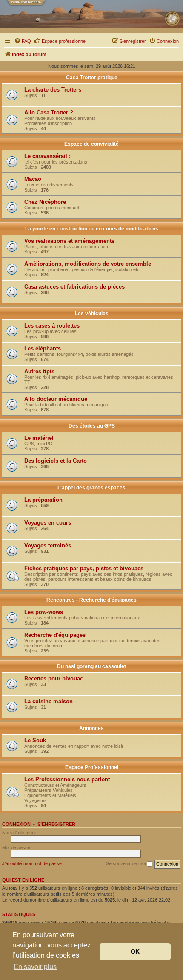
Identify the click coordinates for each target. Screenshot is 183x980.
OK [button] (135, 951)
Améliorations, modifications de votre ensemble (87, 264)
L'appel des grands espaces (91, 488)
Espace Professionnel (91, 767)
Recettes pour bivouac (53, 678)
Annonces (91, 728)
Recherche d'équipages (55, 635)
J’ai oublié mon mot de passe (32, 863)
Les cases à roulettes (52, 325)
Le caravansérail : (47, 156)
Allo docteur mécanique (55, 399)
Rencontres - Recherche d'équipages (91, 600)
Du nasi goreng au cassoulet (91, 666)
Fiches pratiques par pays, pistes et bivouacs (83, 568)
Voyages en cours (47, 522)
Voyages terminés (47, 545)
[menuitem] (22, 41)
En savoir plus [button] (35, 966)
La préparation (43, 500)
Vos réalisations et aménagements (69, 241)
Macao (32, 179)
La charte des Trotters (52, 89)
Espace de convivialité (91, 144)
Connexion (16, 824)
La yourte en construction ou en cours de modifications (91, 229)
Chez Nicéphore (45, 202)
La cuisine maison (48, 701)
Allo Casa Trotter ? (48, 112)
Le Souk (35, 740)
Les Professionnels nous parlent (67, 779)
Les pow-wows (43, 612)
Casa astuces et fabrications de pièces (74, 286)
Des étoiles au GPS (92, 426)
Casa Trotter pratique (91, 78)
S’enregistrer (56, 824)
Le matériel (39, 438)
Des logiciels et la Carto (55, 461)
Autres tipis (39, 371)
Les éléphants (42, 348)
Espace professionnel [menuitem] (64, 41)
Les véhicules (92, 313)
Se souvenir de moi (126, 863)
